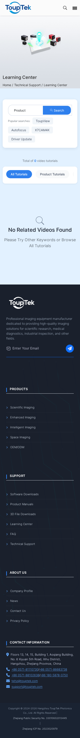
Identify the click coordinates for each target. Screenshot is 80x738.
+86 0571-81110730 (25, 669)
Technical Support (22, 544)
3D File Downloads (23, 514)
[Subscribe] (70, 349)
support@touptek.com (27, 686)
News (14, 601)
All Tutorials (19, 174)
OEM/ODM (17, 447)
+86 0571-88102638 (25, 675)
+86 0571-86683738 (53, 669)
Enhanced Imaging (23, 417)
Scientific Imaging (22, 407)
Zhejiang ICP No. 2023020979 (40, 728)
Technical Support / (28, 85)
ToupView (43, 121)
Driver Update (21, 139)
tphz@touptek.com (25, 681)
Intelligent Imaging (23, 427)
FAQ (13, 534)
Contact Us (18, 611)
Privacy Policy (19, 620)
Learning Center (21, 524)
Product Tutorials (52, 174)
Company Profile (21, 591)
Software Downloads (24, 494)
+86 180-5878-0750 (54, 675)
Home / (8, 85)
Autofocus (18, 130)
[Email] (8, 348)
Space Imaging (20, 437)
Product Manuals (21, 504)
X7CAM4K (42, 130)
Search (58, 110)
